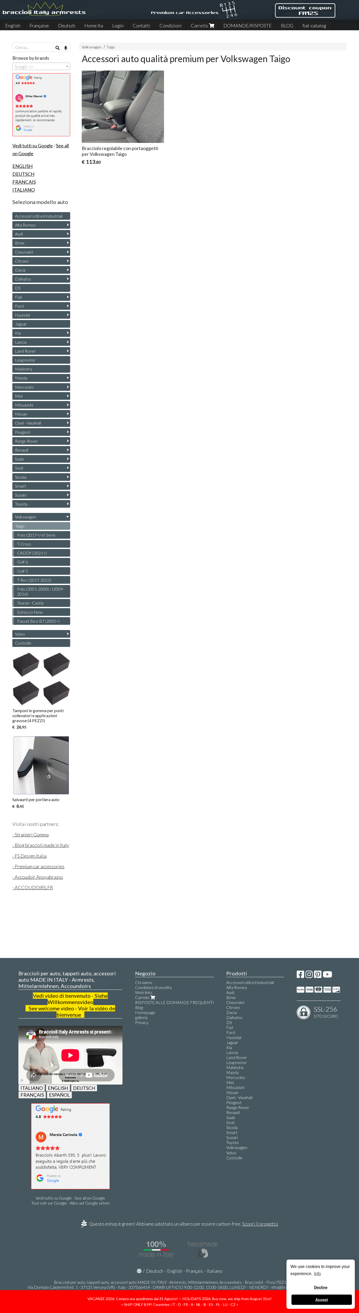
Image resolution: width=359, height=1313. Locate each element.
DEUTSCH (84, 1088)
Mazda (21, 377)
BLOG (287, 25)
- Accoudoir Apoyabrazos (37, 877)
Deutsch (66, 25)
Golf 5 (22, 570)
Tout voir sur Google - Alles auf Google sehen (70, 1202)
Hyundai (22, 314)
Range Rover (26, 440)
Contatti (141, 25)
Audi (19, 233)
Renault (22, 449)
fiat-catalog (314, 25)
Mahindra (23, 368)
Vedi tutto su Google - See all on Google (70, 1197)
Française (39, 25)
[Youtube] (327, 975)
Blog (139, 1007)
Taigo (110, 47)
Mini (19, 395)
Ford (19, 305)
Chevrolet (24, 251)
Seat (19, 467)
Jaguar (21, 323)
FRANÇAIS (32, 1095)
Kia (18, 332)
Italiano (214, 1271)
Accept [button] (321, 1299)
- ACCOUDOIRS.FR (32, 887)
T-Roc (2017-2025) (34, 579)
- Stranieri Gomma (30, 834)
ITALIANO (31, 1088)
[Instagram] (309, 975)
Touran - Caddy (30, 602)
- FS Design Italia (29, 856)
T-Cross (24, 543)
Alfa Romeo (25, 224)
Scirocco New (30, 612)
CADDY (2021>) (32, 552)
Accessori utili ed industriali (39, 215)
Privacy (141, 1022)
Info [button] (317, 1273)
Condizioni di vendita (153, 987)
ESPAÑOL (59, 1095)
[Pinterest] (317, 975)
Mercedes (24, 387)
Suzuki (20, 494)
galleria (141, 1017)
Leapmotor (25, 359)
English (12, 25)
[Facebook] (300, 975)
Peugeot (22, 432)
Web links (143, 992)
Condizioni (171, 25)
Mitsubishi (24, 404)
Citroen (22, 260)
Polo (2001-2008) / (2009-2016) (40, 591)
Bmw (19, 242)
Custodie (23, 642)
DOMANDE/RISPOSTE (247, 25)
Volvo (20, 633)
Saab (19, 458)
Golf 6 (22, 561)
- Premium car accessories (38, 866)
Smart (20, 485)
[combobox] (41, 66)
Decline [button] (320, 1287)
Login (118, 25)
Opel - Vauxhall (28, 422)
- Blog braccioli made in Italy (40, 845)
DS (18, 287)
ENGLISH (58, 1088)
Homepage (145, 1012)
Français (194, 1271)
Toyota (21, 503)
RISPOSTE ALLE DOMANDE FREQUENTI (174, 1002)
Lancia (21, 342)
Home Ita (93, 25)
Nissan (21, 413)
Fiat (18, 296)
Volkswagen (91, 47)
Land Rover (25, 350)
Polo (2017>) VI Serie (36, 534)
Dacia (20, 269)
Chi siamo (143, 982)
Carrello (200, 25)
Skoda (20, 477)
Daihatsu (23, 278)
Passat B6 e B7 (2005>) (38, 620)
